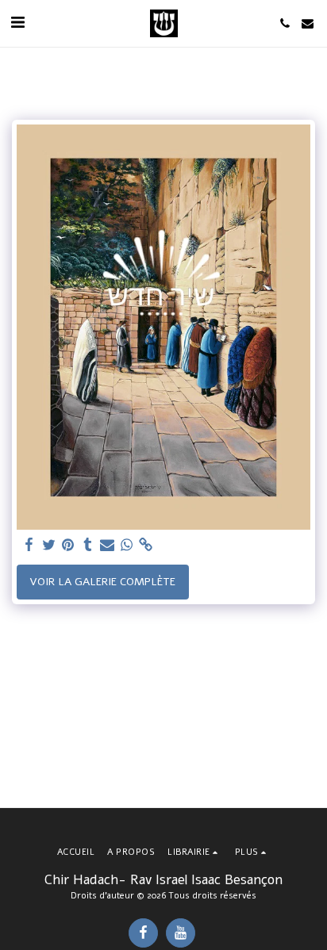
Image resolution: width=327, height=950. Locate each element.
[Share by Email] (107, 545)
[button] (17, 22)
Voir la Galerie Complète (102, 581)
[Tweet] (49, 545)
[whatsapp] (127, 545)
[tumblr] (88, 545)
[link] (146, 545)
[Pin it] (68, 545)
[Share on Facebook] (29, 545)
